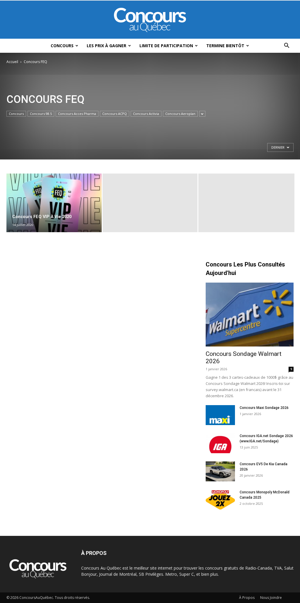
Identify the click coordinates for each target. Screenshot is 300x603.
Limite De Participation (166, 45)
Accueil (12, 61)
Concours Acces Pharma (77, 113)
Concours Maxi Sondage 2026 (264, 408)
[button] (286, 46)
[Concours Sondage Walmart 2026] (250, 314)
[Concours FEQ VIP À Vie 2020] (54, 203)
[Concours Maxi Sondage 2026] (220, 415)
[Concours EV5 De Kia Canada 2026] (220, 471)
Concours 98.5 (41, 113)
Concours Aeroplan (180, 113)
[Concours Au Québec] (150, 20)
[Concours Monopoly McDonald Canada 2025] (220, 500)
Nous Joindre (271, 597)
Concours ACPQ (114, 113)
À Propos (247, 597)
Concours (62, 45)
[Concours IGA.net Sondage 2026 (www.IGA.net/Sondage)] (220, 443)
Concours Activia (146, 113)
